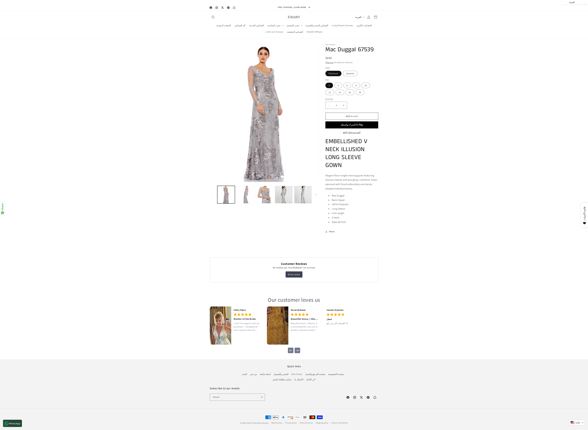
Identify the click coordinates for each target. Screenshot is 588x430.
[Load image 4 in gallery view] (283, 194)
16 (350, 92)
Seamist (350, 73)
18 (360, 92)
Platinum (333, 73)
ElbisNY (249, 423)
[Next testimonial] (297, 350)
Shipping (329, 62)
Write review (294, 274)
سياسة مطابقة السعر (282, 379)
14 (340, 92)
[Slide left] (213, 194)
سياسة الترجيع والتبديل (315, 374)
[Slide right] (316, 194)
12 (330, 92)
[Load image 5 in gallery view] (303, 194)
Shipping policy (322, 423)
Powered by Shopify (261, 423)
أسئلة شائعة (265, 374)
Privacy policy (291, 423)
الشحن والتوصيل (281, 374)
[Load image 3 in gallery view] (264, 194)
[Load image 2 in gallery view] (245, 194)
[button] (213, 17)
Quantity (329, 99)
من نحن (253, 374)
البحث (244, 374)
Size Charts (296, 374)
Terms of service (306, 423)
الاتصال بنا (298, 379)
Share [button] (332, 231)
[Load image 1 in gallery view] (226, 194)
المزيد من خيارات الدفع (351, 132)
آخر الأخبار (310, 379)
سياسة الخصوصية (336, 374)
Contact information (339, 423)
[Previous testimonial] (290, 350)
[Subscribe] (261, 397)
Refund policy (276, 423)
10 (365, 85)
